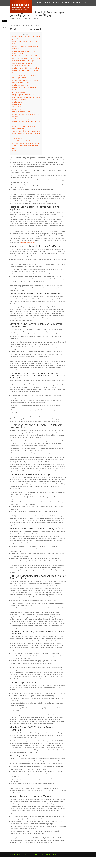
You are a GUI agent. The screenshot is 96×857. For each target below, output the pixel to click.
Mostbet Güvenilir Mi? (19, 104)
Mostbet (35, 18)
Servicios (47, 3)
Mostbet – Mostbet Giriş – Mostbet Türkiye (25, 68)
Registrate (65, 3)
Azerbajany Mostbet (18, 92)
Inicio (39, 3)
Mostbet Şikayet (17, 109)
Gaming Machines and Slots (21, 112)
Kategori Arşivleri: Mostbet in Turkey (23, 95)
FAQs (84, 3)
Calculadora (75, 3)
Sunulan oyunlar (17, 138)
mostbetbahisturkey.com (27, 242)
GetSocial (4, 27)
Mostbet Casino (17, 102)
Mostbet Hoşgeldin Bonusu (20, 85)
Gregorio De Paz (16, 18)
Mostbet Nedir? (17, 150)
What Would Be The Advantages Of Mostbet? (26, 97)
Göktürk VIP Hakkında (19, 107)
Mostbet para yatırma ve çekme (22, 119)
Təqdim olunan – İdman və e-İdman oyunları (26, 131)
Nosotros (56, 3)
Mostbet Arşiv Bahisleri (19, 99)
